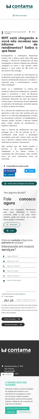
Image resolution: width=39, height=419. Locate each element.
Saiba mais (11, 412)
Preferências (24, 412)
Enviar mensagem (10, 319)
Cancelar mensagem (11, 324)
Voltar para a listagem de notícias (20, 183)
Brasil (33, 32)
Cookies (8, 374)
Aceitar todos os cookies (17, 408)
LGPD (3, 310)
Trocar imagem (8, 296)
